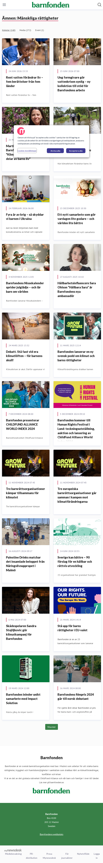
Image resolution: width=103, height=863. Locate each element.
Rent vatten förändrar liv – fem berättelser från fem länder (24, 82)
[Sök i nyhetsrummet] (99, 5)
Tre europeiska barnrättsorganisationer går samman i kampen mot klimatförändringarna (77, 495)
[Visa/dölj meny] (4, 5)
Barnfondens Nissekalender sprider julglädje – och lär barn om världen (25, 287)
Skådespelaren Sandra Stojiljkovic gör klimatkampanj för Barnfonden (21, 632)
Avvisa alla (55, 151)
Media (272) (25, 30)
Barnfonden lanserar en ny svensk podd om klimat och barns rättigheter (76, 356)
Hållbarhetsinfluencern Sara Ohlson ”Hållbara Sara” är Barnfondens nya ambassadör (77, 289)
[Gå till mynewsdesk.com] (13, 850)
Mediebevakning (13, 853)
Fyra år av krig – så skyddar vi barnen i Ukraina (25, 217)
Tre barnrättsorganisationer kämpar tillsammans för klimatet (25, 493)
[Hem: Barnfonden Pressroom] (51, 5)
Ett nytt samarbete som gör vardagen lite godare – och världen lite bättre (77, 219)
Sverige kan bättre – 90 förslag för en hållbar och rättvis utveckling (75, 561)
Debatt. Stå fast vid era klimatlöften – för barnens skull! (24, 356)
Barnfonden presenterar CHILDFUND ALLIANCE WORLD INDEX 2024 (22, 424)
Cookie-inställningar (27, 150)
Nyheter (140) (8, 30)
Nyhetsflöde (83, 853)
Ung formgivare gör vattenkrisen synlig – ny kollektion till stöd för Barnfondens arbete (74, 84)
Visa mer (51, 726)
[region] (51, 141)
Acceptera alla (76, 151)
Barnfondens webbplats (51, 834)
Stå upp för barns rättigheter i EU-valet (72, 628)
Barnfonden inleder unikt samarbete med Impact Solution (23, 699)
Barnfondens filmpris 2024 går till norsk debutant (76, 697)
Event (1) (39, 30)
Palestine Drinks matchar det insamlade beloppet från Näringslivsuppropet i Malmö (25, 563)
